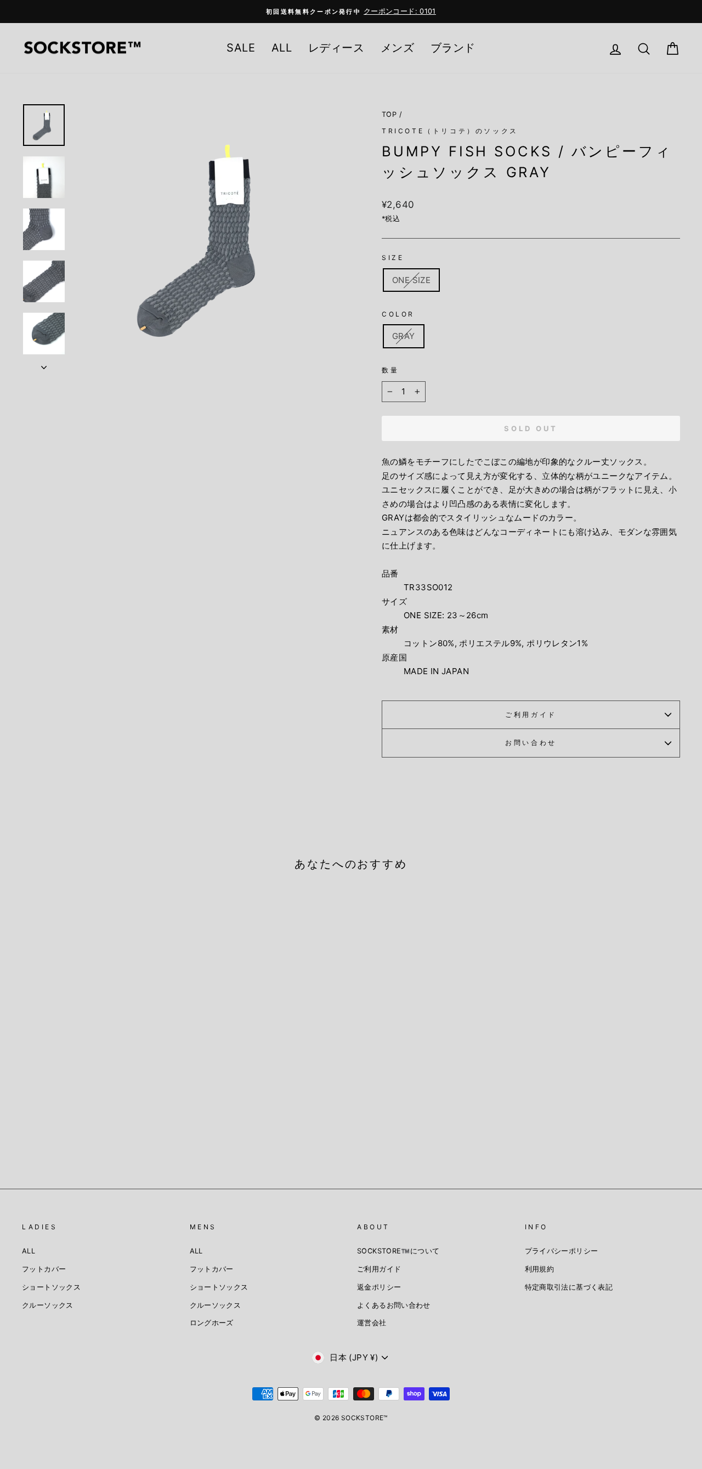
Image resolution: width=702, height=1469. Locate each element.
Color (398, 314)
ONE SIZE (411, 280)
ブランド (453, 47)
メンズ (397, 47)
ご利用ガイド (531, 714)
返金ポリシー (379, 1287)
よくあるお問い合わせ (394, 1305)
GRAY (403, 336)
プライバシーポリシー (561, 1251)
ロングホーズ (212, 1323)
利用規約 (539, 1269)
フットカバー (44, 1269)
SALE (241, 47)
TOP (389, 114)
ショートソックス (51, 1287)
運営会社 (372, 1323)
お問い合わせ (531, 742)
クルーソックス (47, 1305)
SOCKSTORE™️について (398, 1251)
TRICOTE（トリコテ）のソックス (450, 131)
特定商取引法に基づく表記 (569, 1287)
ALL (281, 47)
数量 (390, 370)
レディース (336, 47)
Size (393, 257)
